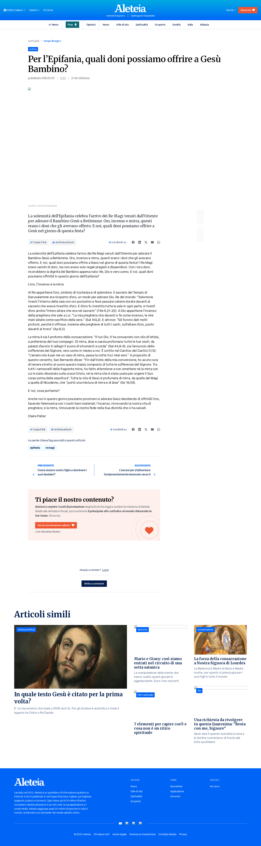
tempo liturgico (52, 41)
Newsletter (176, 786)
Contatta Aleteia (167, 834)
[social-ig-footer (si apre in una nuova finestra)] (140, 823)
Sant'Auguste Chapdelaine (143, 15)
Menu (55, 24)
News (106, 24)
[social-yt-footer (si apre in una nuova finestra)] (120, 823)
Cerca (49, 10)
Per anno (215, 786)
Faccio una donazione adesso (54, 525)
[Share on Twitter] (146, 242)
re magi (50, 447)
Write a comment (94, 583)
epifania (35, 447)
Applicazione (177, 791)
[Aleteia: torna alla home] (130, 8)
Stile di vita (122, 24)
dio (199, 690)
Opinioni (91, 24)
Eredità (177, 24)
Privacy (183, 834)
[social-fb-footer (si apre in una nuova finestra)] (127, 823)
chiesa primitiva (26, 629)
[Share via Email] (152, 242)
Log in (105, 570)
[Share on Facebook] (133, 242)
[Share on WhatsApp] (158, 242)
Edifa (63, 78)
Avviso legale (119, 834)
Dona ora (246, 10)
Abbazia (204, 24)
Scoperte (160, 24)
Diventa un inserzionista (142, 834)
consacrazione (205, 629)
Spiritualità (142, 24)
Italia (190, 24)
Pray (70, 24)
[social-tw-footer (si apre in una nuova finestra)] (133, 823)
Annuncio (175, 796)
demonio (142, 629)
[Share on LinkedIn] (139, 242)
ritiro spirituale (145, 694)
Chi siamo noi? (102, 834)
